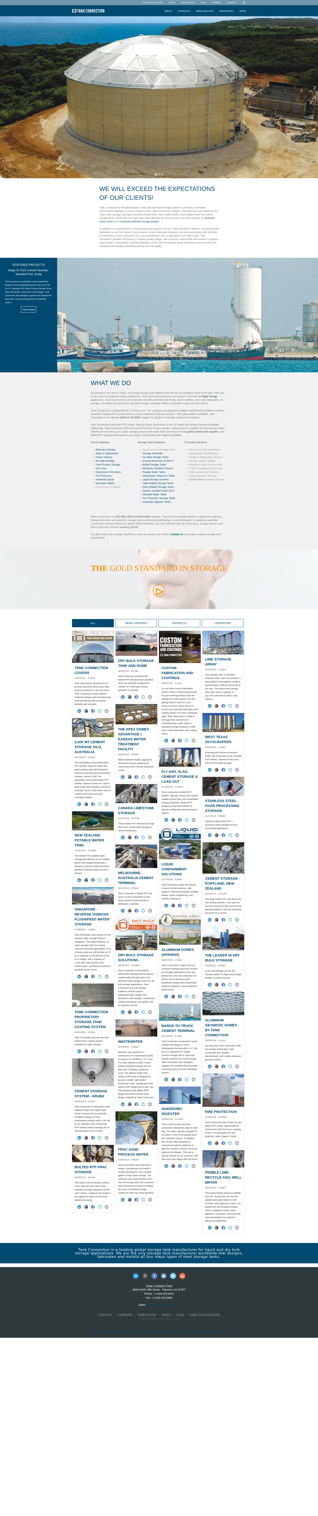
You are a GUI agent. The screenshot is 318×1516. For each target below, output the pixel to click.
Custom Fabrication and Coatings (177, 673)
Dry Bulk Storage (105, 460)
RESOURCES (226, 11)
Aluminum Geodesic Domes (157, 468)
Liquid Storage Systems (155, 479)
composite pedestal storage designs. (139, 221)
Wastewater (130, 1041)
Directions (147, 1315)
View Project (28, 309)
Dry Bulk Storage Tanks (155, 457)
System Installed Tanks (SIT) (158, 490)
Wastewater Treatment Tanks (158, 475)
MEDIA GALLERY (205, 11)
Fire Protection (104, 475)
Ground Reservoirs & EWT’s (158, 460)
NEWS (242, 11)
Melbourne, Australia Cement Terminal (136, 878)
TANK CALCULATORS (152, 2)
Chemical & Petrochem (108, 472)
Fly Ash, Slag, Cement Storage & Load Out (179, 776)
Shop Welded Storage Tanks (158, 487)
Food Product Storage (108, 464)
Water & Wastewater (107, 453)
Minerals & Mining (105, 449)
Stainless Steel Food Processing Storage (222, 806)
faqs (203, 2)
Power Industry (104, 457)
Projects (179, 623)
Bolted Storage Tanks (154, 464)
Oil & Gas (101, 468)
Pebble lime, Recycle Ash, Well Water (223, 1177)
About (168, 11)
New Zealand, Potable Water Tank (89, 840)
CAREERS (216, 2)
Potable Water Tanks (153, 472)
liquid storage (210, 396)
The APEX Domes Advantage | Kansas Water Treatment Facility (133, 739)
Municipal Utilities (105, 483)
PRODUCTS (184, 11)
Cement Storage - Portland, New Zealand (222, 883)
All (93, 623)
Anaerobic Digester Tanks (156, 501)
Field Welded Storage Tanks (157, 483)
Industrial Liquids (105, 479)
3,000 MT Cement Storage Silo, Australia (90, 747)
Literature (222, 623)
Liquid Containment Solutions (174, 869)
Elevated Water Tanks (154, 494)
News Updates (136, 623)
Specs (171, 2)
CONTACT (232, 2)
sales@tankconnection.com (163, 1304)
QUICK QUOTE (188, 2)
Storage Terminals (152, 453)
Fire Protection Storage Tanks (158, 498)
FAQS (180, 1315)
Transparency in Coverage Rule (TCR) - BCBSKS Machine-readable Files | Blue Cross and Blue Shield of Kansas (159, 1331)
